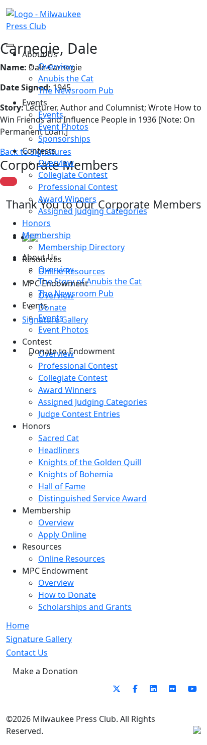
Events (50, 114)
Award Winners (67, 198)
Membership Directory (81, 247)
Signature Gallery (55, 319)
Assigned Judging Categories (92, 211)
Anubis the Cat (65, 78)
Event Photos (63, 126)
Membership (46, 235)
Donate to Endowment (72, 351)
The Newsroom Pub (76, 90)
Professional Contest (78, 186)
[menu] (10, 45)
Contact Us (27, 652)
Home (17, 625)
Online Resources (71, 271)
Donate (52, 307)
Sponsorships (64, 138)
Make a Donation (45, 671)
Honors (36, 223)
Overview (56, 66)
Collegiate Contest (73, 174)
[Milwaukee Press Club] (55, 20)
